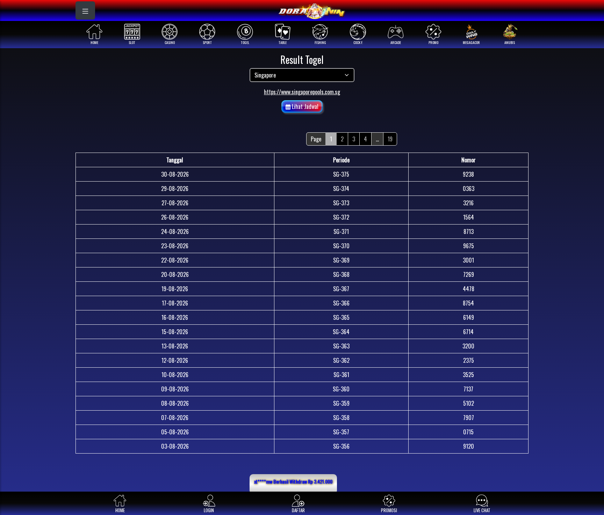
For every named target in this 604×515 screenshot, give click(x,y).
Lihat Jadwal (304, 106)
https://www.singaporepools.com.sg (302, 92)
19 (390, 139)
